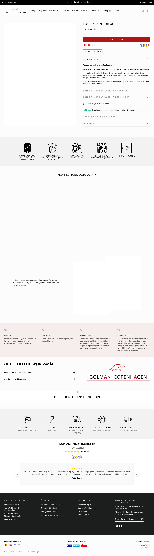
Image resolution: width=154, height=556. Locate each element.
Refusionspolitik (84, 515)
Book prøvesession (110, 11)
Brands (84, 11)
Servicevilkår (82, 511)
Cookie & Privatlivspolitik (87, 508)
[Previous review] (17, 474)
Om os (75, 11)
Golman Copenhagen (16, 552)
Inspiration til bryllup (48, 11)
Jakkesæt (65, 11)
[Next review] (137, 474)
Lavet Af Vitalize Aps (32, 552)
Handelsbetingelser (85, 505)
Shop (33, 11)
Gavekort (95, 11)
